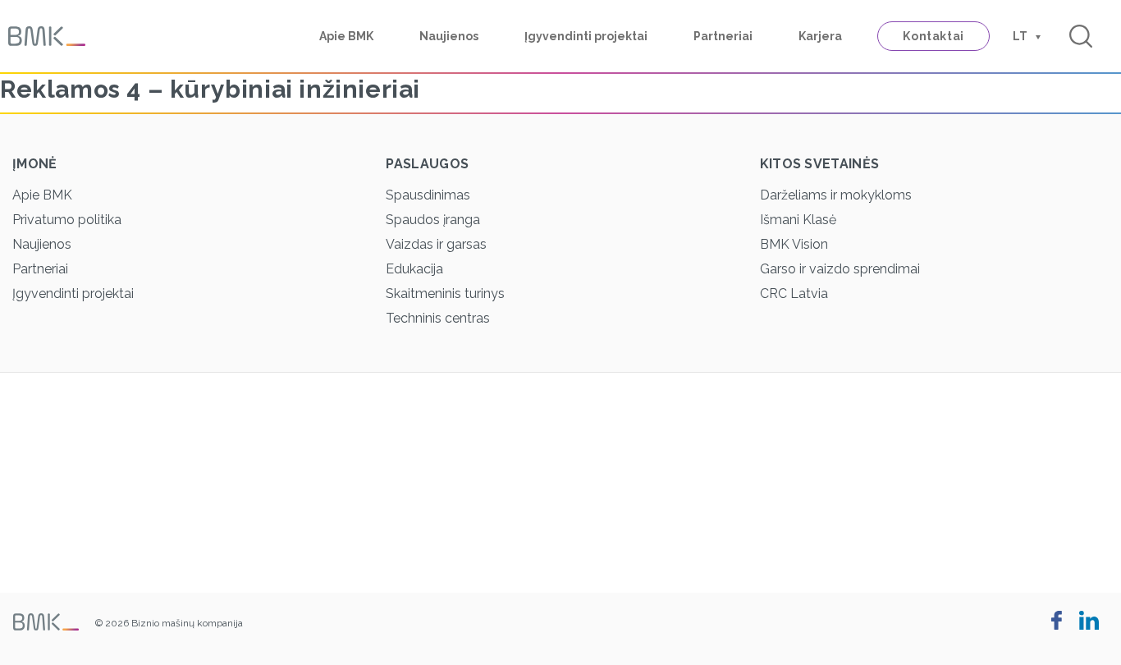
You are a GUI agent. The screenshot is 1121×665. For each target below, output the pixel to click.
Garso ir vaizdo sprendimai (840, 269)
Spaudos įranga (433, 219)
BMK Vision (794, 244)
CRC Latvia (794, 293)
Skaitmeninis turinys (445, 293)
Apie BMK (346, 36)
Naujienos (448, 36)
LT (1020, 36)
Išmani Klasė (798, 219)
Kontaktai (933, 36)
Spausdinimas (428, 195)
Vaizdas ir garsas (436, 244)
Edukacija (414, 269)
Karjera (820, 36)
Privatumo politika (66, 219)
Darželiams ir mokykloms (836, 195)
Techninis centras (438, 318)
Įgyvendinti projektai (585, 36)
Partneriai (723, 36)
